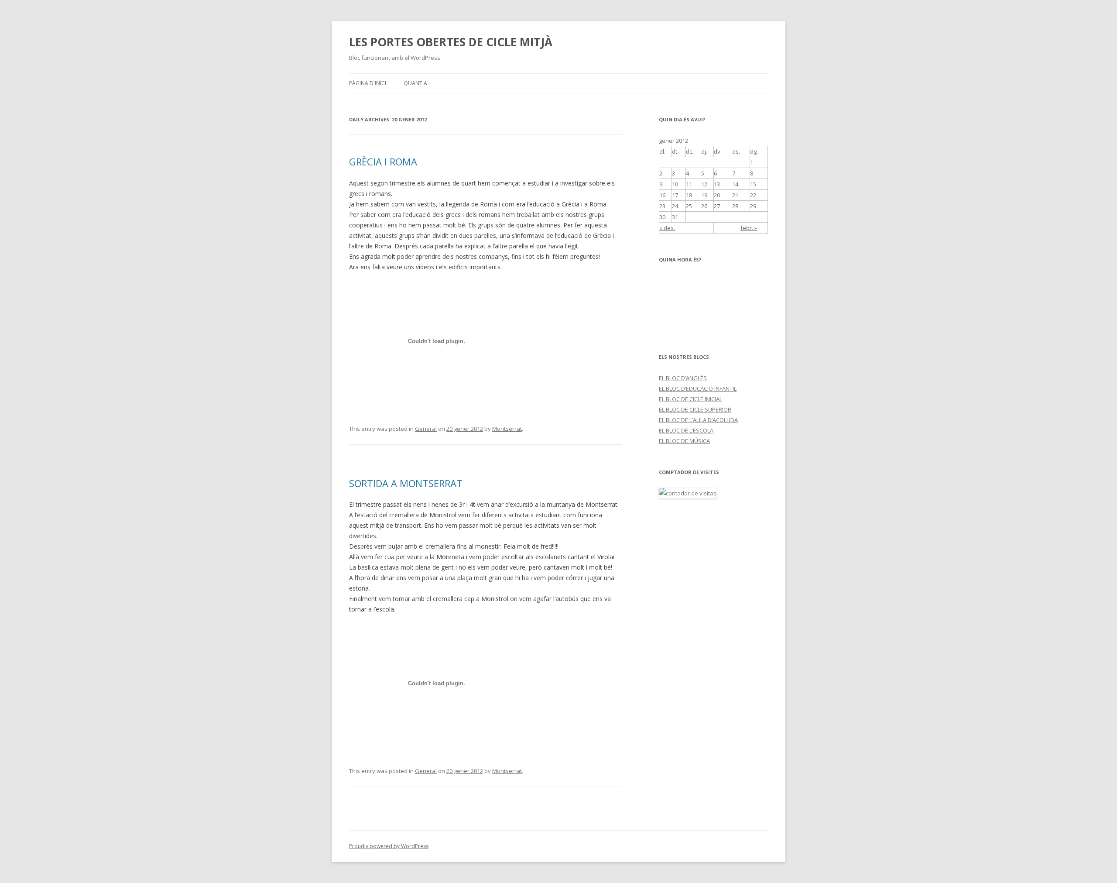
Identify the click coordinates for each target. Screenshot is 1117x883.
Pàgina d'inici (367, 83)
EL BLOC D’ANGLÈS (683, 378)
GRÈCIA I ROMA (383, 161)
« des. (667, 228)
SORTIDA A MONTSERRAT (406, 483)
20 (717, 195)
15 (753, 184)
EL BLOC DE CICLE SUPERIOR (695, 409)
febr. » (748, 228)
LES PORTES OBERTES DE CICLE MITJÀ (450, 42)
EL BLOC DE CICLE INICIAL (690, 399)
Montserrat (507, 429)
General (426, 429)
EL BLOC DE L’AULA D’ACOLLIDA (698, 420)
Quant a (415, 83)
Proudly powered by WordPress (388, 846)
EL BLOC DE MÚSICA (684, 441)
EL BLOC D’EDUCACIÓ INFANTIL (698, 388)
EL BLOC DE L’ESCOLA (686, 430)
